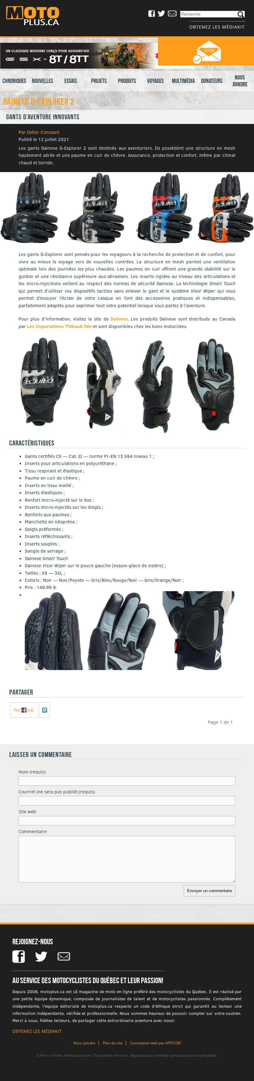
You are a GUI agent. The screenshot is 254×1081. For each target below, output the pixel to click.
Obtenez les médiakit (217, 27)
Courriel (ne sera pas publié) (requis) (57, 792)
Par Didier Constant (39, 132)
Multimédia (183, 80)
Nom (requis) (32, 772)
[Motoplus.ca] (37, 16)
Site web (27, 811)
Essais (70, 80)
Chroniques (14, 80)
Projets (99, 80)
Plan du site (113, 1043)
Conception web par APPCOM (155, 1043)
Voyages (155, 80)
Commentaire (33, 831)
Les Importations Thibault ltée (59, 326)
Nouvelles (42, 80)
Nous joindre (239, 81)
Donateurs (211, 80)
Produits (127, 80)
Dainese (119, 319)
